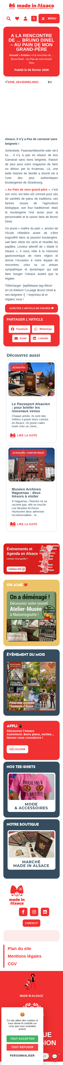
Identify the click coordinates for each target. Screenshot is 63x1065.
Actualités (19, 367)
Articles (25, 55)
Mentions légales (24, 956)
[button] (19, 329)
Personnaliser (22, 1055)
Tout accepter (22, 1038)
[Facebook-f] (23, 912)
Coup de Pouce (35, 453)
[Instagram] (34, 912)
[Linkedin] (45, 912)
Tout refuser (22, 1047)
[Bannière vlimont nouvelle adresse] (31, 640)
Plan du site (19, 948)
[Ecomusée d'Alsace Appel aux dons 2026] (31, 710)
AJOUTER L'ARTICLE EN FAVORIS (30, 308)
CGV (12, 963)
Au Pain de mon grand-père (27, 189)
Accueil (13, 55)
